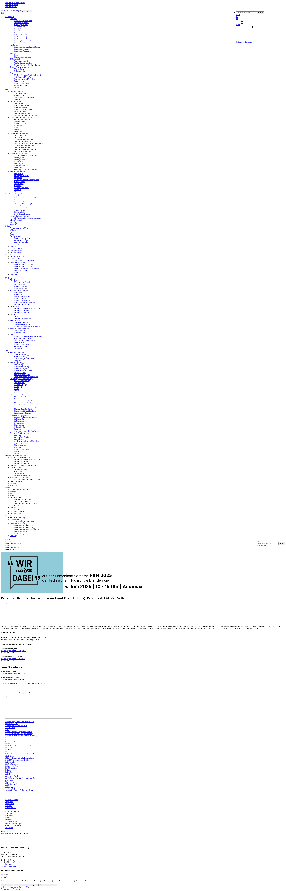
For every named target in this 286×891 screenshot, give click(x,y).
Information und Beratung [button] (19, 133)
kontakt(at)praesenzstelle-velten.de (13, 659)
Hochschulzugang (20, 123)
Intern (238, 25)
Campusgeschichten (21, 25)
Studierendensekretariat (22, 141)
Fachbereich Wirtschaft (22, 51)
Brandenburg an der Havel (19, 228)
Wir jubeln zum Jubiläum (23, 63)
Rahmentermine (19, 71)
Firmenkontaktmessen (17, 524)
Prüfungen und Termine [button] (18, 153)
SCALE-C (13, 224)
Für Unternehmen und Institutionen (26, 268)
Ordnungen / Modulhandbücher (25, 170)
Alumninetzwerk (16, 252)
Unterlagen (18, 125)
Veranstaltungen (20, 69)
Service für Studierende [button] (18, 172)
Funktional (7, 875)
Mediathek (9, 816)
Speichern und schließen (48, 885)
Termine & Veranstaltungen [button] (19, 67)
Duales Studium (20, 111)
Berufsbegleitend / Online (23, 109)
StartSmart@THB (20, 135)
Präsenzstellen (19, 81)
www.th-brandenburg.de (9, 866)
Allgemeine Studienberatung (24, 139)
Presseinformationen (21, 23)
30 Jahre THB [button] (15, 59)
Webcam (8, 806)
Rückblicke (18, 272)
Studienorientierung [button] (17, 91)
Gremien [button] (13, 53)
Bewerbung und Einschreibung (21, 379)
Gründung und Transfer (22, 77)
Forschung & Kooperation (14, 455)
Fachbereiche (14, 306)
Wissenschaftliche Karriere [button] (19, 216)
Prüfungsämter (19, 160)
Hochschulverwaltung (22, 39)
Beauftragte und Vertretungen (24, 41)
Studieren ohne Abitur (22, 113)
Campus (17, 33)
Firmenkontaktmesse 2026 (23, 266)
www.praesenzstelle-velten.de (13, 679)
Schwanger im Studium (22, 240)
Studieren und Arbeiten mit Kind (25, 242)
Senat (16, 55)
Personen (8, 820)
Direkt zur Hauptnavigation (15, 3)
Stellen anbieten (19, 212)
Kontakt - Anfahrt (11, 800)
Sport (12, 234)
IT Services (18, 87)
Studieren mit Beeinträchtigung (25, 149)
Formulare (18, 131)
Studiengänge (19, 103)
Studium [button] (8, 89)
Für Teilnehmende (20, 270)
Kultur (12, 232)
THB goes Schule (20, 93)
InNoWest (13, 222)
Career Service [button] (15, 258)
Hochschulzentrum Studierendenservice (28, 75)
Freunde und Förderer (22, 43)
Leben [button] (7, 226)
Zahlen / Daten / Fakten (22, 35)
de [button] (237, 19)
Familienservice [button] (15, 236)
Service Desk (19, 137)
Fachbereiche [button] (14, 45)
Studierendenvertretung (22, 57)
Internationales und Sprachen (24, 79)
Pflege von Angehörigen (23, 238)
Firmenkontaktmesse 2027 (23, 264)
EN (242, 23)
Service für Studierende (18, 433)
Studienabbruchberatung (23, 147)
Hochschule (9, 278)
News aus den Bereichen (23, 21)
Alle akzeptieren (7, 885)
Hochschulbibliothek (21, 83)
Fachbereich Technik (21, 49)
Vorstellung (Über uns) (18, 290)
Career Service (19, 182)
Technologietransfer (21, 208)
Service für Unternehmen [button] (19, 206)
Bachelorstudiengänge (22, 105)
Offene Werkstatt (16, 220)
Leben (7, 487)
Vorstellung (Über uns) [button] (18, 29)
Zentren (12, 334)
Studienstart (18, 174)
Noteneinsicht (19, 162)
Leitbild (17, 31)
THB (3, 13)
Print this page (6, 693)
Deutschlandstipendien (22, 214)
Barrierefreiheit (10, 808)
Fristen (16, 129)
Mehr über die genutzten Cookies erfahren (16, 887)
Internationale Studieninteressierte (26, 115)
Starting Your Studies (21, 176)
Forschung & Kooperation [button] (14, 194)
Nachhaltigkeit (19, 27)
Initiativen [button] (13, 246)
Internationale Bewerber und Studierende (28, 143)
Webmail (8, 814)
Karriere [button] (8, 254)
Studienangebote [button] (16, 101)
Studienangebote (16, 363)
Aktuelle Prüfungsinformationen (25, 156)
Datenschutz (9, 804)
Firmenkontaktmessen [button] (17, 262)
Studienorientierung (17, 352)
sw (237, 17)
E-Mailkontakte (6, 864)
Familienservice (15, 497)
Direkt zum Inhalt (11, 5)
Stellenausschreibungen (18, 256)
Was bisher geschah (21, 61)
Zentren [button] (12, 73)
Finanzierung (19, 184)
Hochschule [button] (9, 17)
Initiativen (13, 507)
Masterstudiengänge (21, 107)
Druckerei (17, 190)
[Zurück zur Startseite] (10, 11)
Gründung (18, 186)
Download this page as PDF (21, 693)
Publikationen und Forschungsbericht (23, 204)
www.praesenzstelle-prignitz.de (14, 673)
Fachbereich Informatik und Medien (27, 47)
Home (7, 539)
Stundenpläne (19, 164)
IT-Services (18, 192)
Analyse (6, 877)
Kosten (16, 127)
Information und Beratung (19, 395)
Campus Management (13, 826)
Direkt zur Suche (11, 7)
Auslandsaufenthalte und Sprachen (26, 180)
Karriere (8, 515)
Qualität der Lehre (20, 85)
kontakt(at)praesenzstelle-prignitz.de (13, 651)
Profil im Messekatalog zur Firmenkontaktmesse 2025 (22, 683)
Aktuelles (13, 280)
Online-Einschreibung (22, 119)
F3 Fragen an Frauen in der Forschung (27, 218)
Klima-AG (18, 248)
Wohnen (13, 230)
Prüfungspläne (19, 158)
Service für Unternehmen (19, 467)
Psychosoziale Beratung (22, 151)
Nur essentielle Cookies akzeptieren (26, 885)
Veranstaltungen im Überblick (24, 97)
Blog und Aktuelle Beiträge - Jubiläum (27, 65)
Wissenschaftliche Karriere (19, 477)
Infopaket (17, 99)
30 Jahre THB (15, 320)
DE (242, 21)
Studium (8, 350)
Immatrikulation (19, 121)
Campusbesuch (19, 95)
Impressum (9, 802)
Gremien (13, 314)
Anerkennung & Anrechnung (24, 145)
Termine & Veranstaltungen (19, 328)
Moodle (8, 818)
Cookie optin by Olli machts (11, 889)
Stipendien (18, 178)
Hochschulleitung (20, 37)
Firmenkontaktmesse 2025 (14, 547)
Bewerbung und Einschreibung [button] (21, 117)
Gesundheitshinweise (17, 250)
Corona (17, 244)
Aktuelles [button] (13, 19)
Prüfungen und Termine (18, 415)
